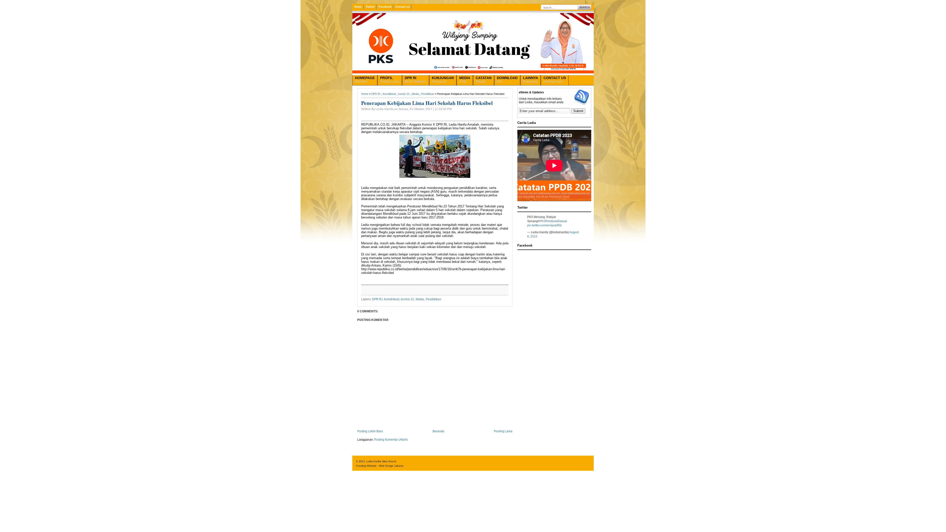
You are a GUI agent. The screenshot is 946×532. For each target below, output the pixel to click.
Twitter (370, 6)
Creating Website (366, 465)
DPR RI (375, 93)
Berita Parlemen (415, 79)
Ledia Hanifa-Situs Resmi (381, 461)
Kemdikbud (389, 93)
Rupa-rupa (530, 79)
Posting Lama (503, 431)
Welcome (365, 79)
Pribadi (483, 79)
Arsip (464, 79)
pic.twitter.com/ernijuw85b (544, 225)
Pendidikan (427, 93)
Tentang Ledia (389, 79)
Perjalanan (443, 79)
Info (507, 79)
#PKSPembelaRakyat (552, 221)
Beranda (438, 431)
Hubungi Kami (554, 79)
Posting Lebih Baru (370, 431)
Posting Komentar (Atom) (391, 439)
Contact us (402, 6)
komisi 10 (403, 93)
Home (358, 6)
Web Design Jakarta (391, 465)
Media (415, 93)
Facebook (385, 6)
